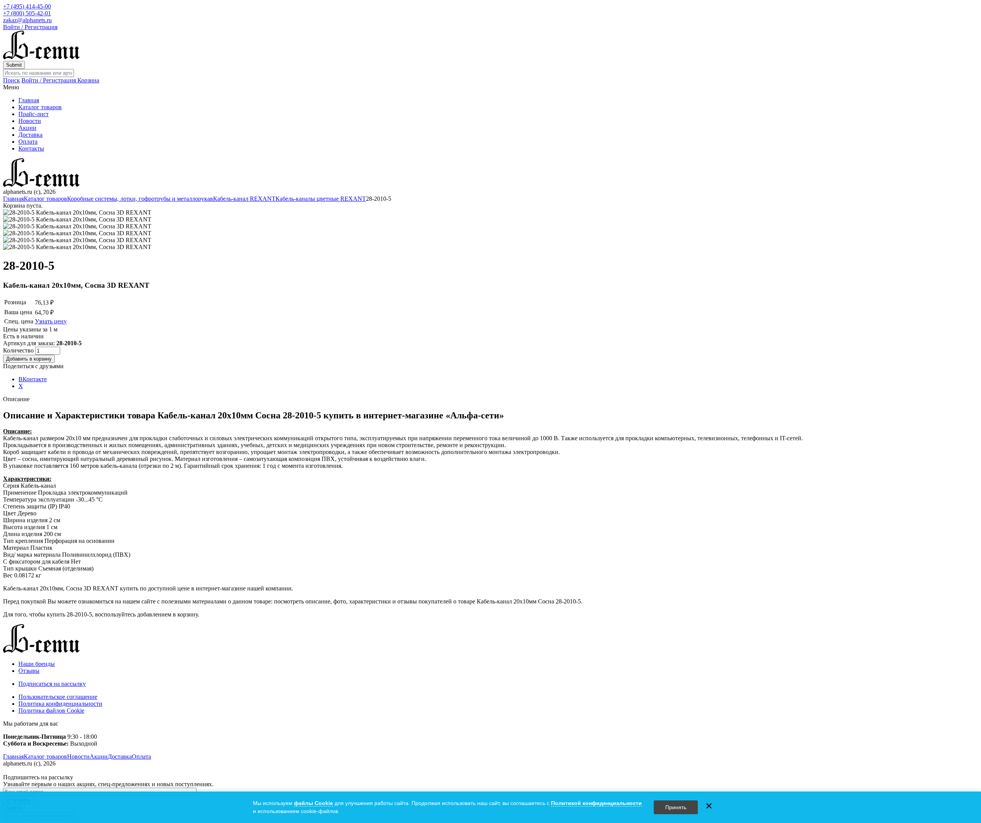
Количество (19, 350)
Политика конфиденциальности (60, 703)
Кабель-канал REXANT (244, 198)
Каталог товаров (40, 107)
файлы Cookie (313, 803)
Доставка (30, 134)
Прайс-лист (33, 114)
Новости (29, 121)
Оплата (28, 141)
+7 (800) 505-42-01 (27, 13)
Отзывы (28, 670)
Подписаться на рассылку (52, 683)
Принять (675, 807)
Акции (27, 128)
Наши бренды (36, 664)
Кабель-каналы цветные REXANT (321, 198)
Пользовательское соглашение (57, 696)
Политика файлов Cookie (51, 710)
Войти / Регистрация (30, 27)
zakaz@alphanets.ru (27, 20)
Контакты (31, 148)
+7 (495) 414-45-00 (27, 6)
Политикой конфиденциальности (596, 803)
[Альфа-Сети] (41, 57)
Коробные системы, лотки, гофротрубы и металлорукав (140, 198)
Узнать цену (51, 321)
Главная (28, 100)
